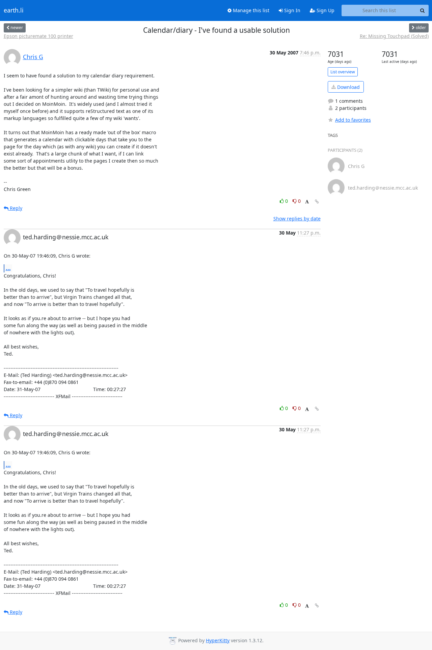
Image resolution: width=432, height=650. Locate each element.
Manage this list (250, 10)
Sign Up (324, 10)
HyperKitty (218, 640)
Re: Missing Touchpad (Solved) (394, 36)
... (8, 268)
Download (348, 87)
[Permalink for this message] (317, 201)
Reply (15, 208)
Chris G (33, 57)
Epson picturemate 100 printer (38, 36)
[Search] (422, 10)
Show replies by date (297, 218)
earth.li (14, 10)
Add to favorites (353, 120)
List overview (342, 72)
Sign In (291, 10)
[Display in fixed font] (307, 202)
